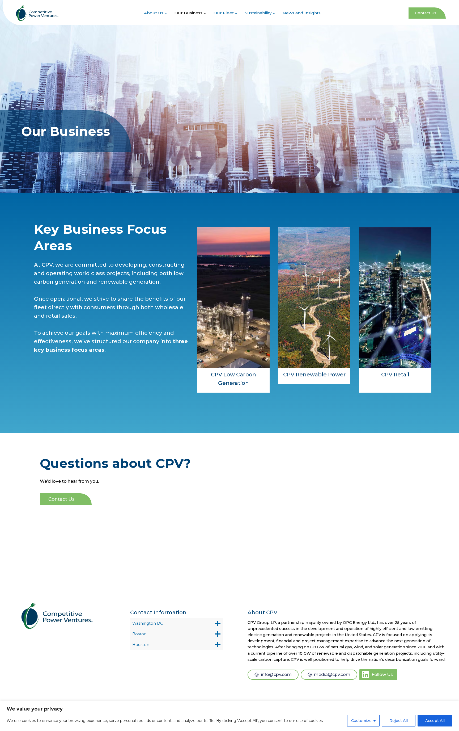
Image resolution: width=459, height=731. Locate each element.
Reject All (398, 720)
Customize (361, 720)
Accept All (435, 720)
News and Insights (302, 12)
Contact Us (425, 13)
